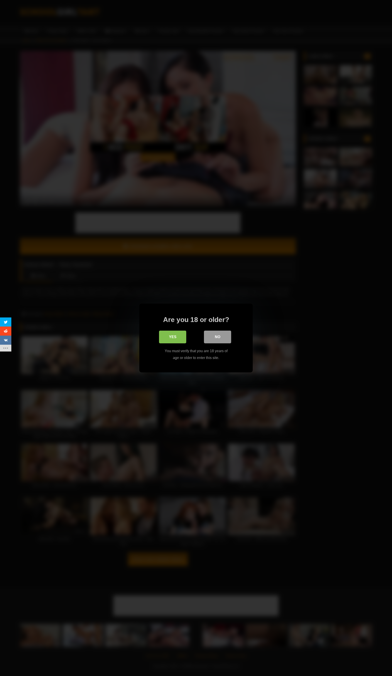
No (217, 337)
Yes (172, 337)
